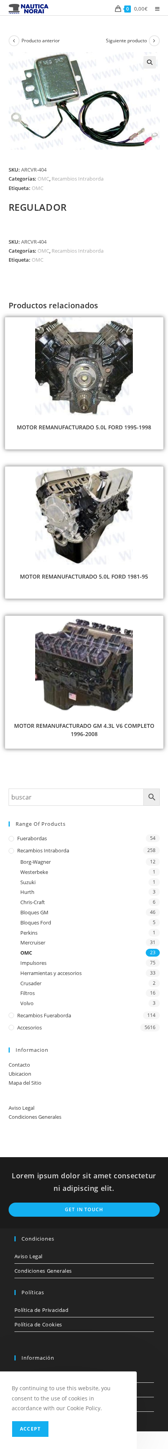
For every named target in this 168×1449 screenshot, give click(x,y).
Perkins (29, 932)
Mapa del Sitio (25, 1082)
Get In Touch (84, 1209)
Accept (30, 1428)
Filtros (27, 993)
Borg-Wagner (35, 861)
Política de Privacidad (41, 1309)
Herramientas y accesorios (51, 973)
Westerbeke (34, 872)
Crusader (30, 983)
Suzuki (28, 882)
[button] (149, 62)
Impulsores (33, 962)
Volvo (27, 1003)
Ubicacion (20, 1073)
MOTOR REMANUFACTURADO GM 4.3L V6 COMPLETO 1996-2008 (84, 730)
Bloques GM (34, 912)
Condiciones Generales (35, 1116)
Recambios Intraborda (78, 178)
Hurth (27, 891)
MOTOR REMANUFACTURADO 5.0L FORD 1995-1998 (84, 427)
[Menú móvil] (154, 8)
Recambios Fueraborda (44, 1015)
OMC (43, 178)
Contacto (19, 1064)
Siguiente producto (126, 40)
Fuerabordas (32, 838)
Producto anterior (40, 40)
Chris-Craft (32, 902)
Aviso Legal (21, 1107)
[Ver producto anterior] (14, 40)
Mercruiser (32, 942)
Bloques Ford (35, 922)
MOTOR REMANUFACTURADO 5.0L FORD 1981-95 (84, 576)
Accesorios (29, 1027)
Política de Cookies (38, 1324)
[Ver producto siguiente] (154, 40)
